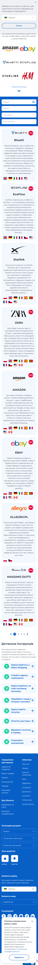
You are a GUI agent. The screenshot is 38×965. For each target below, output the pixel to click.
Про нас (25, 764)
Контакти (26, 796)
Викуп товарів (8, 773)
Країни (25, 768)
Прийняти (19, 957)
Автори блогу (28, 804)
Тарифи (5, 786)
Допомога (26, 792)
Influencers (27, 800)
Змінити (19, 25)
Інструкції (26, 787)
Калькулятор (7, 782)
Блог (24, 779)
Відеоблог (26, 783)
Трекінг (5, 778)
